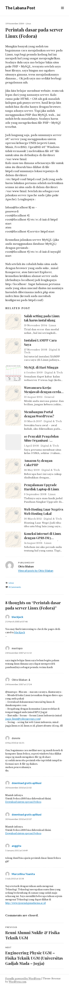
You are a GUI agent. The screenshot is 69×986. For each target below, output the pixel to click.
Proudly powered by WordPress (23, 978)
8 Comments (15, 587)
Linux (28, 23)
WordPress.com (17, 981)
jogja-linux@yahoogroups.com (22, 719)
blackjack (17, 616)
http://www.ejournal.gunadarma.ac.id (25, 903)
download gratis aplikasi (26, 783)
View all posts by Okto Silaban (35, 570)
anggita (16, 845)
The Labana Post (20, 7)
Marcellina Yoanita (23, 874)
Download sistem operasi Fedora (23, 833)
